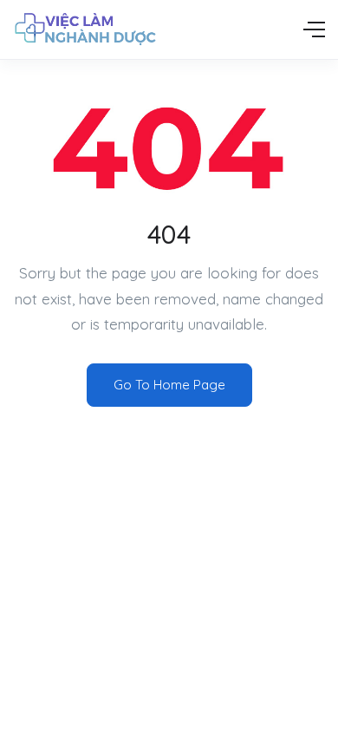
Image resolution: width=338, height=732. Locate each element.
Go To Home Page (169, 384)
